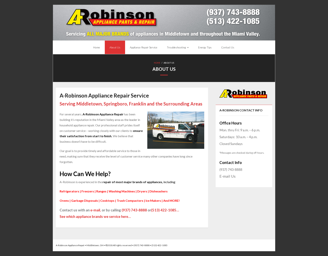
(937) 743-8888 (134, 210)
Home (157, 62)
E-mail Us (227, 176)
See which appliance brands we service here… (95, 216)
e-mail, (95, 210)
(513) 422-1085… (165, 210)
